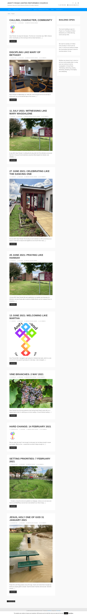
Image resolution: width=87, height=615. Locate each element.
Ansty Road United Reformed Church (28, 3)
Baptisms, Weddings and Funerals (41, 9)
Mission (30, 116)
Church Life (58, 9)
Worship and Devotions (25, 9)
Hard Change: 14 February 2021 (30, 426)
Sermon (36, 22)
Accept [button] (66, 613)
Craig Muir (21, 22)
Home (9, 9)
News (52, 9)
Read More (13, 41)
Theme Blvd (58, 610)
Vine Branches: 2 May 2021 (26, 374)
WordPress (49, 610)
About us (15, 9)
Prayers (32, 22)
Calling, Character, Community (30, 20)
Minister (28, 22)
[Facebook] (73, 3)
